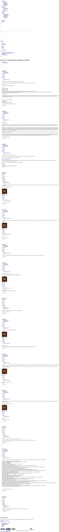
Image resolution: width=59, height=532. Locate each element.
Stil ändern (2, 521)
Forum (3, 47)
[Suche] (0, 40)
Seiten (2, 46)
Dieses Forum (3, 44)
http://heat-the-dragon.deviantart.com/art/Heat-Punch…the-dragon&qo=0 (11, 274)
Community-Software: (5, 531)
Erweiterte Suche (4, 49)
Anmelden (3, 20)
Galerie (3, 48)
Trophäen (3, 76)
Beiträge (3, 118)
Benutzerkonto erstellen (3, 520)
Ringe (2, 115)
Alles (2, 42)
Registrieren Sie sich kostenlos (18, 519)
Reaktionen (3, 73)
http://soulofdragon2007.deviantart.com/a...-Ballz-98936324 (12, 91)
